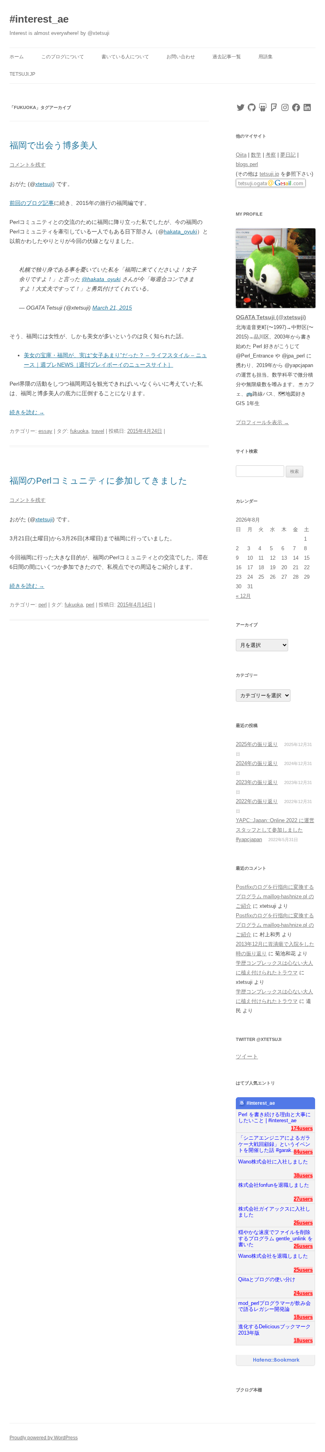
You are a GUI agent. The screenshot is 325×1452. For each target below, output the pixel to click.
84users (303, 1152)
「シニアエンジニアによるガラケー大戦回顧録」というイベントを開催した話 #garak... (274, 1141)
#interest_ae (39, 19)
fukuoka (79, 431)
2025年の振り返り (257, 744)
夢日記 (288, 155)
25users (303, 1270)
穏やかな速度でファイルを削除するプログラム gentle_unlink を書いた (275, 1235)
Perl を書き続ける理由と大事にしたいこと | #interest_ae (274, 1117)
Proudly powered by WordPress (44, 1438)
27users (303, 1199)
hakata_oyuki (180, 231)
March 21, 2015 (112, 307)
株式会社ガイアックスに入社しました (274, 1212)
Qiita (241, 155)
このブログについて (62, 56)
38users (303, 1175)
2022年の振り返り (257, 801)
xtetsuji (44, 184)
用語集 (265, 56)
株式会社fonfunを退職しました (273, 1185)
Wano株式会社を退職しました (273, 1256)
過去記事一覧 (226, 56)
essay (45, 431)
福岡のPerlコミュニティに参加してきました (98, 481)
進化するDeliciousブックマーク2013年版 (274, 1330)
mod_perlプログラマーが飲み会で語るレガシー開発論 (274, 1306)
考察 (271, 155)
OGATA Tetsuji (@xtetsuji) (271, 317)
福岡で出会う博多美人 (54, 145)
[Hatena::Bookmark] (276, 1360)
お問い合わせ (180, 56)
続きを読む (27, 412)
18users (303, 1317)
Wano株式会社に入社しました (273, 1162)
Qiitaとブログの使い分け (266, 1279)
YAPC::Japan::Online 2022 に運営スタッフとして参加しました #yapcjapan (275, 829)
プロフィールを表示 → (262, 422)
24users (303, 1293)
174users (302, 1128)
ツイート (247, 1056)
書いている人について (125, 56)
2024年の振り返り (257, 763)
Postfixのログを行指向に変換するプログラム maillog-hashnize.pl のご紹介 (275, 896)
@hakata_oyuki (101, 279)
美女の (32, 355)
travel (98, 431)
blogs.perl (247, 164)
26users (303, 1223)
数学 (256, 155)
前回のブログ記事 (32, 203)
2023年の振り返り (257, 782)
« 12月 (243, 596)
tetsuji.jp (22, 74)
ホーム (17, 56)
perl (42, 605)
